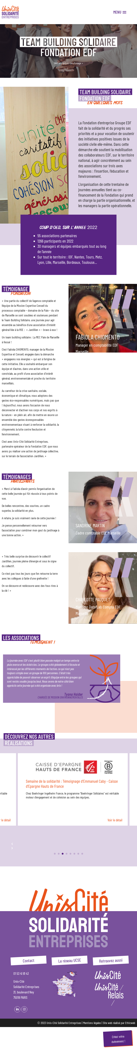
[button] (55, 854)
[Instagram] (24, 1009)
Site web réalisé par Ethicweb (119, 1023)
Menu (117, 12)
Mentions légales (92, 1023)
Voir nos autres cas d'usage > (68, 63)
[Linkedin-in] (17, 1009)
